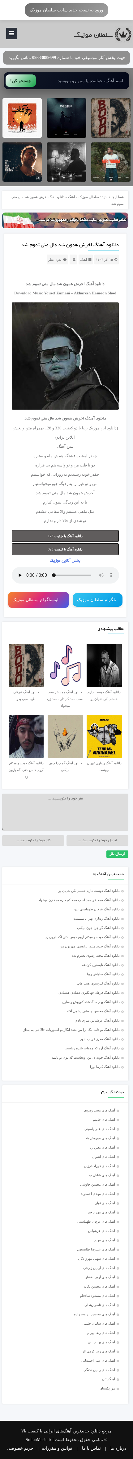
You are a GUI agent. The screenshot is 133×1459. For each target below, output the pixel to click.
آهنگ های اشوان (103, 1156)
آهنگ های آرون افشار (100, 1277)
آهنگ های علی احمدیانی (98, 1360)
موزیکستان (107, 1388)
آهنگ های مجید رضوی (99, 1110)
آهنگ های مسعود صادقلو (97, 1295)
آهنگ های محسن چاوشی (97, 1184)
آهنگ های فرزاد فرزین (99, 1166)
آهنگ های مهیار (104, 1240)
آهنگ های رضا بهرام (101, 1333)
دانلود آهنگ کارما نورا (105, 1067)
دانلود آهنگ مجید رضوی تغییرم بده (95, 955)
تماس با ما (91, 1448)
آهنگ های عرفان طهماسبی (96, 1221)
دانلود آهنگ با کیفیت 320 (65, 549)
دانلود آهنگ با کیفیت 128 (65, 536)
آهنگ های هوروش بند (100, 1138)
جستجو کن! (20, 80)
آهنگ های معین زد (102, 1147)
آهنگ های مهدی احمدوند (98, 1193)
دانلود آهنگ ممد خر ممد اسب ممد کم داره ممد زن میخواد (79, 900)
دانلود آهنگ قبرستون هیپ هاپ (98, 983)
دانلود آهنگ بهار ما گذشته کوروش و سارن (91, 1002)
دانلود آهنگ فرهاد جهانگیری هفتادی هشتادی (89, 992)
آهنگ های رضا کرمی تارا (98, 1351)
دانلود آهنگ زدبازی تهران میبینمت (96, 918)
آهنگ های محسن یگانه (99, 1286)
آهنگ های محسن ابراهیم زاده (94, 1314)
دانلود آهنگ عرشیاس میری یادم (97, 1020)
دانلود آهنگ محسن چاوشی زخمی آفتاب (92, 1011)
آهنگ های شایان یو (102, 1175)
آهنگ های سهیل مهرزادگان (96, 1258)
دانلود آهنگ (95, 283)
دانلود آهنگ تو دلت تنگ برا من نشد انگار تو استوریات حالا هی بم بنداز (72, 1029)
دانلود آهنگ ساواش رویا (103, 974)
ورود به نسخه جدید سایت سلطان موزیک (66, 9)
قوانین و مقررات (57, 1448)
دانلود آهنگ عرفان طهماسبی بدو (97, 909)
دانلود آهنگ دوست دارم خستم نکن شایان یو (89, 890)
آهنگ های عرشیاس (101, 1231)
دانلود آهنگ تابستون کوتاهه (101, 965)
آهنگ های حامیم (104, 1119)
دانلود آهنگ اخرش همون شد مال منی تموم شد (70, 245)
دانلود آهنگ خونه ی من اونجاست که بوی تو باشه (86, 1057)
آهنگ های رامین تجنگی (99, 1370)
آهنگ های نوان (105, 1203)
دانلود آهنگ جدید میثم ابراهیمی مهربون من (90, 946)
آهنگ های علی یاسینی (99, 1129)
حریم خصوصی (20, 1448)
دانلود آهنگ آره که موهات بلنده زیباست (92, 1048)
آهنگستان (108, 1379)
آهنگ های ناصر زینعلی (99, 1305)
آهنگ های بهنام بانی (101, 1342)
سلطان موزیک (89, 197)
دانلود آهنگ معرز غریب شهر (100, 1039)
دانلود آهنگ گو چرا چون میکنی (98, 928)
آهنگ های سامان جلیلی (99, 1323)
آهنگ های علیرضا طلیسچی (96, 1249)
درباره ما (118, 1448)
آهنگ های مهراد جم (101, 1212)
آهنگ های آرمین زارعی (99, 1268)
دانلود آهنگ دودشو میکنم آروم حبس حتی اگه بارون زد (82, 937)
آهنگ (71, 197)
